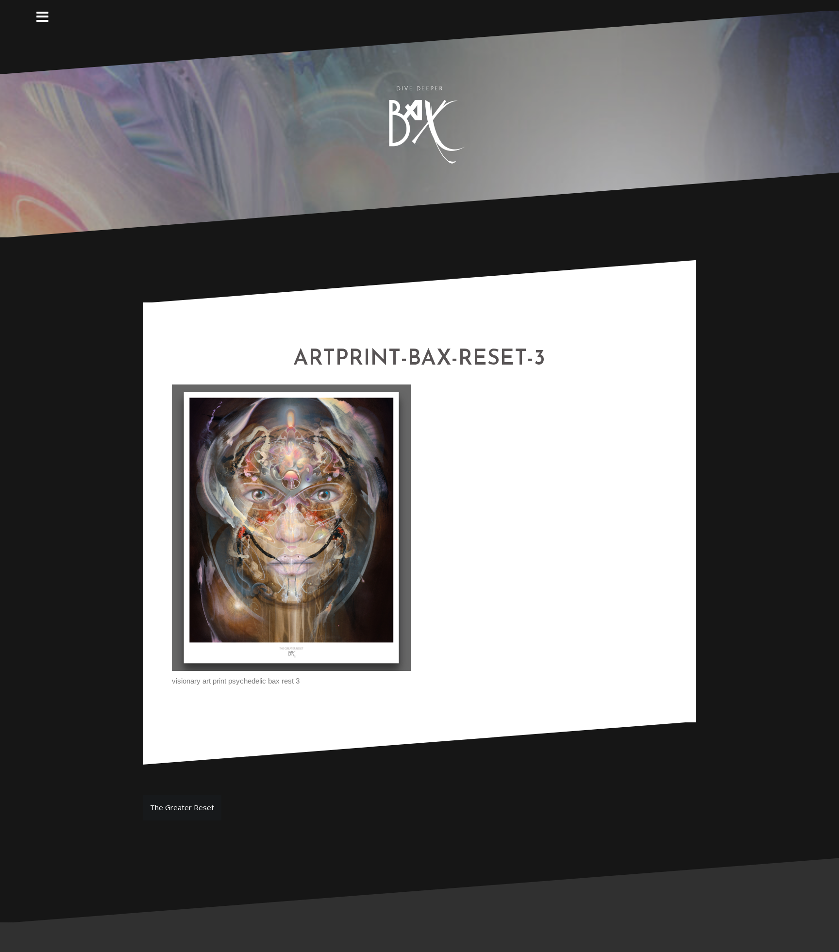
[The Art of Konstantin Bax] (419, 123)
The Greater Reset (182, 807)
